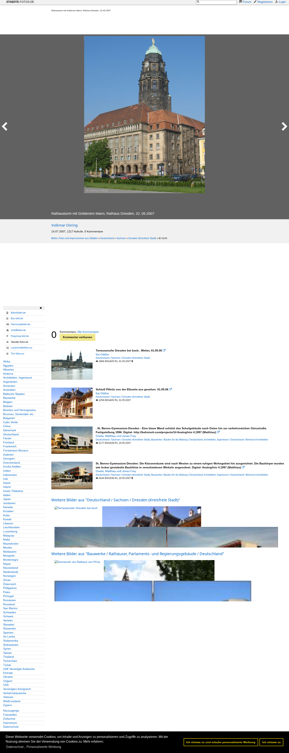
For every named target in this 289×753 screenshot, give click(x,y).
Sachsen (121, 238)
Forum (247, 1)
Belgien (7, 402)
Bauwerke (9, 397)
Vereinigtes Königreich (17, 689)
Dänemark (9, 430)
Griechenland (11, 462)
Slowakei (8, 624)
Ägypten (8, 365)
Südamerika (10, 640)
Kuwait (7, 519)
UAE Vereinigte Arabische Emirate (19, 670)
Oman (7, 579)
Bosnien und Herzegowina (19, 410)
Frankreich (10, 446)
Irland (6, 482)
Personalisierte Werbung (44, 746)
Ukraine (8, 676)
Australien (9, 389)
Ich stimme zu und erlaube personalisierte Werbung (220, 742)
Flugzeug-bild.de (20, 336)
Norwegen (9, 575)
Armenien (9, 385)
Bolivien (8, 406)
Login (282, 1)
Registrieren (265, 1)
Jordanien (9, 503)
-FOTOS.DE (20, 1)
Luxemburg (10, 531)
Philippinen (10, 588)
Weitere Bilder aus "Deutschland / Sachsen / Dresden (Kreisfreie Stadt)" (115, 500)
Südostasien (10, 644)
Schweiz (8, 616)
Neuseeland (10, 567)
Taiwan (7, 652)
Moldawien (10, 551)
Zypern (7, 705)
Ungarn (7, 680)
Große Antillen (12, 466)
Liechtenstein (11, 527)
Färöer (7, 438)
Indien (7, 470)
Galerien (8, 454)
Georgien (9, 458)
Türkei (7, 665)
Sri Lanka (9, 636)
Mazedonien (10, 543)
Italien (7, 495)
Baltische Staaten (14, 393)
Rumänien (9, 600)
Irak (5, 478)
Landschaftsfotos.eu (21, 347)
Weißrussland (11, 701)
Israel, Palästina (13, 491)
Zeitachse (9, 718)
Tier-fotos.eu (17, 353)
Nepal (6, 563)
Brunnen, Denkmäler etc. (18, 414)
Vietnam (8, 697)
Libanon (8, 523)
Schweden (9, 612)
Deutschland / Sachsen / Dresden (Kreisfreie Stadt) (123, 358)
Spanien (8, 632)
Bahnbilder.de (18, 312)
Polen (6, 592)
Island (7, 486)
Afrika (6, 361)
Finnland (8, 442)
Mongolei (9, 555)
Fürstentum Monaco (15, 450)
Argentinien (10, 381)
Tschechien (10, 660)
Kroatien (8, 511)
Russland (9, 604)
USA (6, 684)
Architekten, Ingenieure (17, 377)
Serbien (8, 620)
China (6, 426)
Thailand (8, 656)
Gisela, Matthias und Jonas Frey (116, 435)
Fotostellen (10, 714)
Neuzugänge (11, 710)
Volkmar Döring (64, 225)
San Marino (10, 608)
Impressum (10, 722)
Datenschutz (11, 726)
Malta (6, 539)
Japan (7, 499)
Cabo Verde (10, 422)
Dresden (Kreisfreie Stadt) (142, 238)
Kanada (8, 507)
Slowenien (9, 628)
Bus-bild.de (17, 318)
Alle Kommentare (88, 331)
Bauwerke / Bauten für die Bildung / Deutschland (177, 439)
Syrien (7, 648)
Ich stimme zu (271, 742)
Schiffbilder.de (18, 330)
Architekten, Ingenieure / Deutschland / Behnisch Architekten (236, 439)
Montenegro (10, 559)
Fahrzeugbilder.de (20, 324)
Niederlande (10, 571)
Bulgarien (9, 418)
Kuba (6, 515)
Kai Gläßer (102, 354)
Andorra (8, 373)
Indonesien (10, 474)
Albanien (8, 369)
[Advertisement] (122, 24)
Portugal (8, 596)
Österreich (9, 584)
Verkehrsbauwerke (14, 693)
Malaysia (8, 535)
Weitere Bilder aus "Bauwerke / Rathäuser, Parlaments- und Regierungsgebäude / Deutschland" (137, 553)
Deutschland (107, 238)
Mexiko (7, 547)
